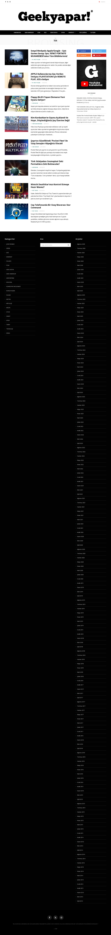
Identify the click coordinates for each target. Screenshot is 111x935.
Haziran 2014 (81, 863)
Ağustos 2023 (81, 397)
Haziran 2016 (81, 761)
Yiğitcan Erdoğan (37, 123)
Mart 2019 (80, 621)
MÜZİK (8, 307)
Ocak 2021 (80, 528)
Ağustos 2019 (81, 600)
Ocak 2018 (80, 680)
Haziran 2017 (81, 710)
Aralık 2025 (80, 278)
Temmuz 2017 (81, 706)
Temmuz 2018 (81, 655)
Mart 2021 (80, 519)
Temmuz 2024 (81, 350)
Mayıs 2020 (80, 562)
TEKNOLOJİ (9, 329)
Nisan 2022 (80, 464)
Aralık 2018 (80, 634)
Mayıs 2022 (80, 460)
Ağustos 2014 (81, 854)
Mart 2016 (80, 774)
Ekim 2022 (80, 439)
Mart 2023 (80, 418)
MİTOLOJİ (9, 303)
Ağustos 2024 (81, 346)
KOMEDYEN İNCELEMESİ (13, 286)
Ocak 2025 (80, 324)
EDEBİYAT (71, 32)
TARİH (8, 324)
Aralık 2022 (80, 430)
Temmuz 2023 (81, 401)
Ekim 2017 (80, 693)
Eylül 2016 (80, 748)
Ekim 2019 (80, 591)
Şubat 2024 (80, 371)
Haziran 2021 (81, 507)
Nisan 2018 (80, 668)
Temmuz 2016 (81, 757)
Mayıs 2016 (80, 765)
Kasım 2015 (80, 791)
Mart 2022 (80, 469)
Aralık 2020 (80, 532)
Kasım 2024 (80, 333)
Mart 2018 (80, 672)
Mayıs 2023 (80, 409)
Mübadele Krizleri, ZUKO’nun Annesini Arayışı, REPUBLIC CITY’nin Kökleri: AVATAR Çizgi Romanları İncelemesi (91, 100)
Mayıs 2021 (80, 511)
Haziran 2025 (81, 303)
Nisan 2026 (80, 261)
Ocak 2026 (80, 274)
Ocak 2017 (80, 731)
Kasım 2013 (80, 892)
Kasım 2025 (80, 282)
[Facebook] (49, 917)
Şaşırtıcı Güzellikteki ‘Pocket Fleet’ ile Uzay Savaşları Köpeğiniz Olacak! (49, 142)
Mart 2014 (80, 875)
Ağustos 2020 (81, 549)
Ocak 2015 (80, 833)
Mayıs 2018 (80, 663)
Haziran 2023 (81, 405)
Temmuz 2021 (81, 502)
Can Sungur (35, 146)
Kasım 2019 (80, 587)
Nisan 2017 (80, 719)
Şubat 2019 (80, 625)
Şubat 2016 (80, 778)
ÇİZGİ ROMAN (10, 244)
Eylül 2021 (80, 494)
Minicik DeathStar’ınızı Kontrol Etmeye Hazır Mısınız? (50, 185)
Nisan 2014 (80, 871)
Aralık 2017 (80, 685)
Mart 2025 (80, 316)
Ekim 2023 (80, 388)
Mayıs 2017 (80, 714)
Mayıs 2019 (80, 613)
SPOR (8, 320)
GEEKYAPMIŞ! (10, 278)
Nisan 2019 (80, 617)
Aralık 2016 (80, 736)
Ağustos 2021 (81, 498)
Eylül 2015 (80, 799)
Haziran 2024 (81, 354)
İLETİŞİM (93, 32)
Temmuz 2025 (81, 299)
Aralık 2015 (80, 786)
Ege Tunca (35, 190)
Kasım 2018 (80, 638)
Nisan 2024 (80, 363)
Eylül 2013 (80, 901)
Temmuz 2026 (81, 248)
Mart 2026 (80, 265)
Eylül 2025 (80, 291)
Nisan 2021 (80, 515)
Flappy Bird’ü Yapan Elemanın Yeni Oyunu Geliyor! (48, 98)
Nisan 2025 (80, 312)
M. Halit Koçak (36, 59)
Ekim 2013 (80, 897)
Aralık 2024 (80, 329)
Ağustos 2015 (81, 803)
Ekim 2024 (80, 337)
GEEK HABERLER (29, 32)
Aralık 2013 (80, 888)
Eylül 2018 (80, 647)
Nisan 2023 (80, 413)
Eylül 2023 (80, 392)
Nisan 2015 (80, 820)
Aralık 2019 (80, 583)
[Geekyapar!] (55, 17)
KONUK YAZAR (10, 291)
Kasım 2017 (80, 689)
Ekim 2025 (80, 286)
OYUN (63, 32)
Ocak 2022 (80, 477)
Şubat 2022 (80, 473)
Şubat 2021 (80, 524)
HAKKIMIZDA (17, 32)
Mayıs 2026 (80, 257)
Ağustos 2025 (81, 295)
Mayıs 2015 (80, 816)
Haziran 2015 (81, 812)
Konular (8, 295)
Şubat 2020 (80, 574)
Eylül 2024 (80, 341)
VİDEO (8, 333)
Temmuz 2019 (81, 604)
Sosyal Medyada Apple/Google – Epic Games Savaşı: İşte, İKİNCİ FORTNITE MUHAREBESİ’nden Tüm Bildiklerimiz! (49, 53)
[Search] (99, 1)
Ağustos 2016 (81, 752)
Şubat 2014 (80, 880)
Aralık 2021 (80, 481)
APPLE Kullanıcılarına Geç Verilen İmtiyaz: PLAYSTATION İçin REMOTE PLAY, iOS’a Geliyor (48, 77)
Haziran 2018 (81, 659)
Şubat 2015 (80, 829)
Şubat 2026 (80, 269)
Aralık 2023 (80, 380)
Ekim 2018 (80, 642)
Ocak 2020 (80, 579)
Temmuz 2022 (81, 452)
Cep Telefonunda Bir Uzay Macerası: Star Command (51, 206)
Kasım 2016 (80, 740)
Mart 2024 (80, 367)
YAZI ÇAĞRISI (83, 32)
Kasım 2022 (80, 435)
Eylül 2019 (80, 596)
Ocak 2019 (80, 630)
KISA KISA (9, 282)
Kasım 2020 (80, 536)
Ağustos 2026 (81, 244)
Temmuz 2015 (81, 808)
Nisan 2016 (80, 769)
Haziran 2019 (81, 608)
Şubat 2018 (80, 676)
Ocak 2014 (80, 884)
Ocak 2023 (80, 426)
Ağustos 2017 (81, 702)
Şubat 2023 (80, 422)
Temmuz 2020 (81, 553)
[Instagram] (61, 917)
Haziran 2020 (81, 558)
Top (56, 929)
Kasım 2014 (80, 842)
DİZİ (45, 32)
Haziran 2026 (81, 252)
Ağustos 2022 (81, 447)
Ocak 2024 (80, 375)
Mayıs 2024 (80, 358)
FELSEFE (8, 261)
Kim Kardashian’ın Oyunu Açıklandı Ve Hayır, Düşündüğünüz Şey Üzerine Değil (50, 119)
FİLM (39, 32)
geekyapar (35, 103)
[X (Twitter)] (55, 917)
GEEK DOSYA (53, 32)
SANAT (8, 316)
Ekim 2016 (80, 744)
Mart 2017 (80, 723)
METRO (8, 299)
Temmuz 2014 (81, 858)
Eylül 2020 (80, 545)
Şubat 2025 (80, 320)
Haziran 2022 (81, 456)
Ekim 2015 (80, 795)
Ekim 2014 (80, 846)
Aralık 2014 (80, 837)
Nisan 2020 (80, 566)
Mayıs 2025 (80, 307)
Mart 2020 (80, 570)
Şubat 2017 (80, 727)
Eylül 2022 (80, 443)
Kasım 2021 (80, 486)
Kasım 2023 (80, 384)
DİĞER (8, 248)
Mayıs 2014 (80, 867)
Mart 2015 (80, 824)
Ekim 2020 (80, 541)
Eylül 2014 (80, 850)
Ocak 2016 (80, 782)
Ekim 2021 (80, 490)
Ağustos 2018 (81, 651)
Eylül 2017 (80, 697)
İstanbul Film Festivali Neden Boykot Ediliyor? (89, 115)
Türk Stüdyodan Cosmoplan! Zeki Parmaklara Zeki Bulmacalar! (47, 162)
